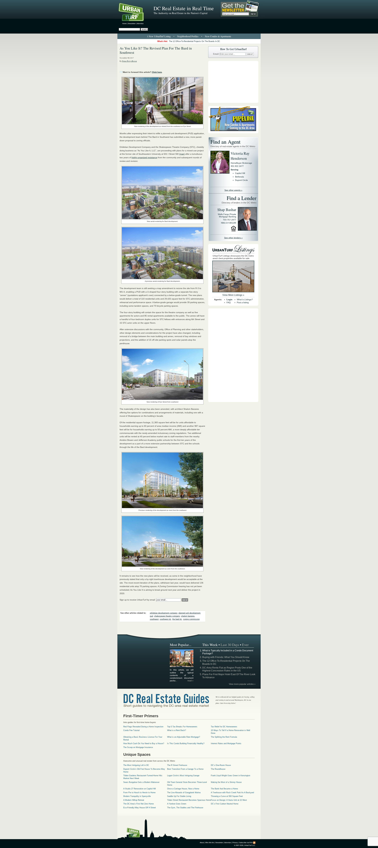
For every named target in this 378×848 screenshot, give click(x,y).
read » (190, 680)
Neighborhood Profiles (187, 36)
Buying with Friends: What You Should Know (225, 657)
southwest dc (165, 619)
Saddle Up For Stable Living (179, 796)
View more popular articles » (242, 684)
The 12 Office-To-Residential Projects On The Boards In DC (194, 41)
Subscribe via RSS (246, 842)
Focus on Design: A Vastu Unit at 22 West (229, 800)
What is (245, 299)
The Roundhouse (218, 769)
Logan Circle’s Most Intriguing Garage (183, 775)
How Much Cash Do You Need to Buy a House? (143, 743)
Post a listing (243, 302)
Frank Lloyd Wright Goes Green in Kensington (230, 775)
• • (189, 36)
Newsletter (132, 23)
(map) (182, 154)
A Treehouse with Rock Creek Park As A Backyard (232, 792)
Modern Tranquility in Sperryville (137, 796)
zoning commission (191, 619)
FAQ (229, 302)
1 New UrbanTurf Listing (159, 36)
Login (229, 299)
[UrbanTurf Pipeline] (233, 132)
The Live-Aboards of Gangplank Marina (184, 792)
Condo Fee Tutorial (131, 730)
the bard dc (177, 619)
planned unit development (189, 613)
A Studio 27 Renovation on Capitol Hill (139, 789)
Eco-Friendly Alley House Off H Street (139, 807)
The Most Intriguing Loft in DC (136, 765)
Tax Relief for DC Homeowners (224, 727)
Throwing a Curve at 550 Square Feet (227, 796)
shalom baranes (188, 616)
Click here (157, 72)
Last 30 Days (230, 644)
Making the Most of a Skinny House (226, 782)
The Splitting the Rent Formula (224, 737)
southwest (154, 619)
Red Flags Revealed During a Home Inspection (143, 727)
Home (124, 23)
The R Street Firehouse (177, 765)
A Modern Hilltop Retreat (133, 800)
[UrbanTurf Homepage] (133, 12)
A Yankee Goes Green (176, 804)
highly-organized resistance (144, 157)
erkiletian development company (163, 613)
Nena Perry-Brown (129, 61)
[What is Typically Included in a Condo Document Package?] (182, 667)
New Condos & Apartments (218, 36)
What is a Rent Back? (176, 730)
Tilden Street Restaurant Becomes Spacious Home (189, 800)
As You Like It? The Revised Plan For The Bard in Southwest (156, 50)
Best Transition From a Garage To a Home (185, 769)
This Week (210, 644)
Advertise (140, 23)
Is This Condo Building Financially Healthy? (185, 743)
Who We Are (209, 842)
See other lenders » (233, 238)
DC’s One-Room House (221, 765)
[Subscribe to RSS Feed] (254, 842)
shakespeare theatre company (167, 616)
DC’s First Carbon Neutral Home (224, 804)
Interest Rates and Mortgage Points (226, 743)
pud (151, 616)
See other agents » (233, 190)
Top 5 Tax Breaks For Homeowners (182, 727)
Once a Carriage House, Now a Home (183, 789)
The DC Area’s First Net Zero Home (138, 804)
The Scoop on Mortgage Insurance (138, 747)
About (202, 842)
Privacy (235, 842)
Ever (245, 644)
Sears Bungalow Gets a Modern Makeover (141, 782)
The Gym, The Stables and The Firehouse (185, 807)
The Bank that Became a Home (224, 789)
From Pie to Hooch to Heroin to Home (139, 792)
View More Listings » (233, 295)
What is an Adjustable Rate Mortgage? (183, 737)
